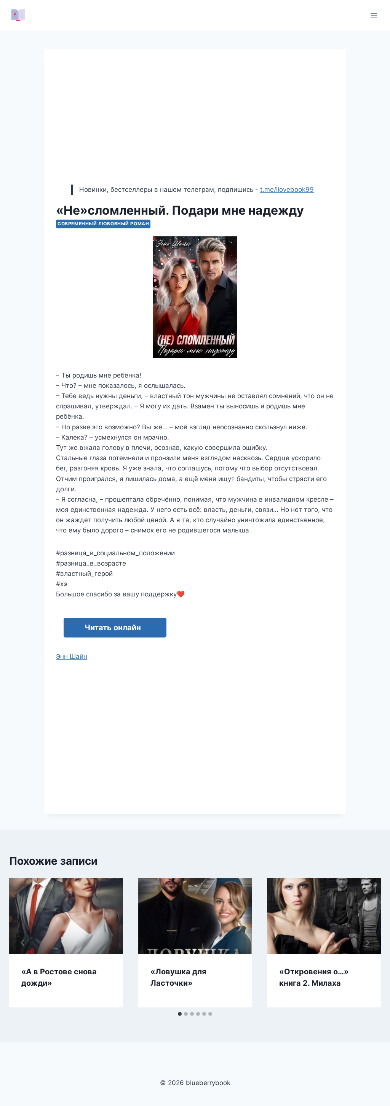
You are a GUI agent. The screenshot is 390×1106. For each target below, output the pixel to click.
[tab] (180, 1014)
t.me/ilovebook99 (287, 189)
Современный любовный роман (103, 223)
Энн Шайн (71, 656)
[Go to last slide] (23, 942)
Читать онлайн (113, 627)
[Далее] (367, 942)
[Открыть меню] (374, 15)
